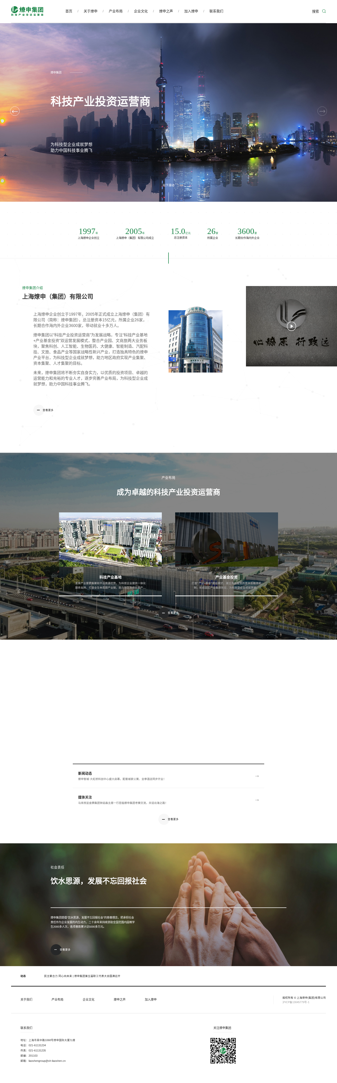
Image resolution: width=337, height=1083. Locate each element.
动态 (23, 976)
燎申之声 (166, 11)
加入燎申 (191, 11)
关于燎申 (90, 11)
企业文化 (141, 11)
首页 (68, 11)
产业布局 (116, 11)
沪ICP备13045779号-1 (295, 1002)
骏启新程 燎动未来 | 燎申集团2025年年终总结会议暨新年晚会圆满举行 (86, 976)
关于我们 (26, 999)
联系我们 (216, 11)
